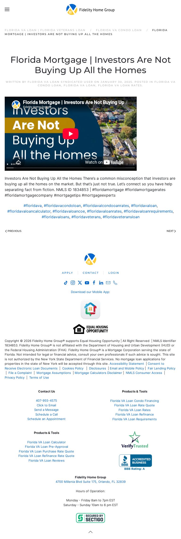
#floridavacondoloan (62, 205)
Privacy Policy (15, 377)
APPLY (67, 272)
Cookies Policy (73, 368)
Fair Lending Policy (161, 368)
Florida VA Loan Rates (120, 85)
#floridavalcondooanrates (106, 205)
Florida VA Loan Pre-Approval (46, 446)
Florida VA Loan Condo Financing (134, 401)
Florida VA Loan (80, 85)
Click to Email (46, 405)
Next (170, 231)
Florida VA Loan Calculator (46, 442)
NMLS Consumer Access (144, 373)
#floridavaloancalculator (28, 211)
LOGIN (113, 272)
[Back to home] (90, 9)
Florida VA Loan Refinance (134, 414)
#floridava (33, 205)
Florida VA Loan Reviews (47, 460)
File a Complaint (20, 373)
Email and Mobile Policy (127, 368)
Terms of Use (39, 377)
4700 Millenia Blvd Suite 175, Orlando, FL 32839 (91, 482)
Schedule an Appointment (46, 419)
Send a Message (46, 410)
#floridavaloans (55, 216)
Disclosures (97, 368)
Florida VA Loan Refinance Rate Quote (46, 456)
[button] (7, 9)
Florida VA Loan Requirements (134, 419)
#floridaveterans (86, 216)
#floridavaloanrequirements (148, 211)
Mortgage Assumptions (54, 373)
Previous (14, 231)
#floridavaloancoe (69, 211)
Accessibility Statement (127, 363)
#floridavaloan (144, 205)
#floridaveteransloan (121, 216)
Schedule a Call (46, 414)
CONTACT (91, 272)
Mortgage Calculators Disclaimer (98, 373)
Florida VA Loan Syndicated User (60, 81)
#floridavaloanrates (104, 211)
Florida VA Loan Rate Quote (134, 405)
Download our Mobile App (90, 292)
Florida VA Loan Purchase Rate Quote (46, 451)
